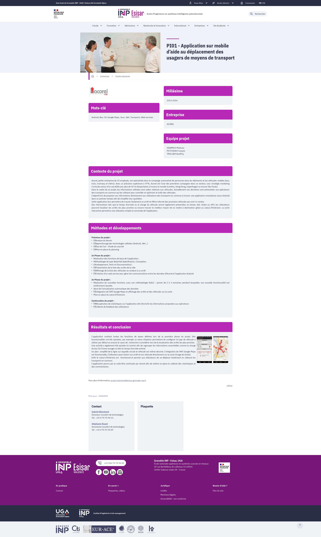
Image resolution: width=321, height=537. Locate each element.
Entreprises (104, 76)
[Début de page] (301, 526)
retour (229, 385)
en (264, 3)
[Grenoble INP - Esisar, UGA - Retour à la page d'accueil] (131, 14)
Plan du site (218, 490)
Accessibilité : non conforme (173, 498)
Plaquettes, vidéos (116, 490)
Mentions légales (168, 494)
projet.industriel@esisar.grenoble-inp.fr (128, 380)
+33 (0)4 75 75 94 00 (114, 463)
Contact (59, 490)
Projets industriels (122, 76)
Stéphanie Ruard (100, 423)
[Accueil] (92, 76)
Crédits (163, 490)
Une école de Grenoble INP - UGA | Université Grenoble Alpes (81, 3)
